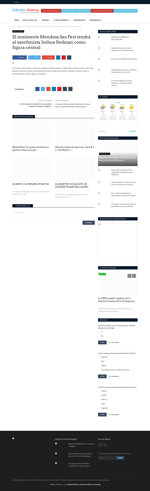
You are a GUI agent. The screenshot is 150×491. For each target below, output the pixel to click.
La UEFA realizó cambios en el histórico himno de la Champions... (117, 299)
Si (101, 332)
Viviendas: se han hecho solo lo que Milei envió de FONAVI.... (123, 205)
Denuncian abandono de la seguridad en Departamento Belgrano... (122, 172)
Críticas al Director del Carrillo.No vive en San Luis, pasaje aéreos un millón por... (72, 105)
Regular (103, 365)
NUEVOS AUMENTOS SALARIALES (120, 38)
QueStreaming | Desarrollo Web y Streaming (83, 484)
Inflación (104, 399)
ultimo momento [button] (61, 20)
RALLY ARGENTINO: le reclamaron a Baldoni (82, 445)
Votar (102, 342)
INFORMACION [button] (79, 20)
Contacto (16, 2)
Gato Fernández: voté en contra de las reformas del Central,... (123, 183)
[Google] (48, 89)
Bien (102, 361)
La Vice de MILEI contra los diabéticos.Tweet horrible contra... (122, 83)
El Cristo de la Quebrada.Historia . (124, 59)
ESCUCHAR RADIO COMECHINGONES (76, 11)
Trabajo (104, 391)
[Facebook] (37, 89)
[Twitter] (43, 89)
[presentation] (129, 276)
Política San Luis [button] (29, 20)
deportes (102, 274)
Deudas (104, 395)
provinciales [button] (95, 20)
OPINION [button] (45, 20)
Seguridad (104, 408)
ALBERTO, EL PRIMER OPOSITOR (30, 184)
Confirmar (88, 223)
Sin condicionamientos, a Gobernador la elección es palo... (123, 194)
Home (16, 20)
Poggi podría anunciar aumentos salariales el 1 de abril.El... (124, 71)
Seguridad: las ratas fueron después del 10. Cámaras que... (122, 49)
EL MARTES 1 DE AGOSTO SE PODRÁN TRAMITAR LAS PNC (72, 185)
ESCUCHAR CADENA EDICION (125, 11)
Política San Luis (104, 154)
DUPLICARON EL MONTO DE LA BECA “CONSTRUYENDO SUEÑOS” (36, 105)
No (102, 336)
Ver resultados (114, 342)
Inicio (14, 26)
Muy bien (104, 357)
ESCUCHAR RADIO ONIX (51, 11)
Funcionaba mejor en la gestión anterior (115, 370)
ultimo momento (22, 26)
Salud (103, 404)
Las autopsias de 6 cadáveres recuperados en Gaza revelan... (79, 465)
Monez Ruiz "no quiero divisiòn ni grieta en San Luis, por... (30, 148)
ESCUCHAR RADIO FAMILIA (102, 11)
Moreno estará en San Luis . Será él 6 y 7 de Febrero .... (74, 148)
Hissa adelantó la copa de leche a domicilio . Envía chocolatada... (80, 455)
